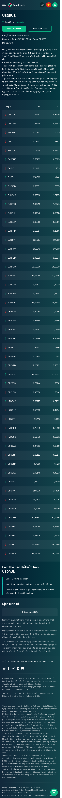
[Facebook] (8, 668)
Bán (40, 28)
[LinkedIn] (18, 668)
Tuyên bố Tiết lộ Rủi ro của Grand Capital (29, 755)
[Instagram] (4, 668)
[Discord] (22, 668)
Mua (14, 28)
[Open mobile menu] (4, 5)
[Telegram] (13, 668)
